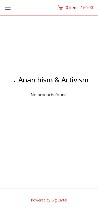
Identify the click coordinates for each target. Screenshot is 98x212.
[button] (8, 7)
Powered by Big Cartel (49, 200)
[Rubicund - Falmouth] (49, 40)
